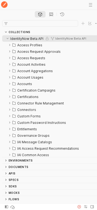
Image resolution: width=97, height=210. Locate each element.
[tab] (40, 14)
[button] (79, 207)
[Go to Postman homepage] (4, 5)
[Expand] (10, 45)
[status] (13, 206)
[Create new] (83, 23)
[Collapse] (7, 38)
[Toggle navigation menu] (90, 5)
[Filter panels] (6, 23)
